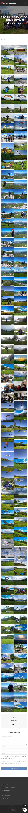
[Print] (5, 39)
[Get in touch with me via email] (13, 724)
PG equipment (6, 795)
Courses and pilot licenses (9, 787)
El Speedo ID (6, 784)
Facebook (14, 810)
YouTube (14, 812)
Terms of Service (13, 763)
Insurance (5, 793)
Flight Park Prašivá (14, 809)
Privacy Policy (4, 763)
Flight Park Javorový (14, 807)
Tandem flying (6, 798)
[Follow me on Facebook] (15, 724)
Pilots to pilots (6, 790)
